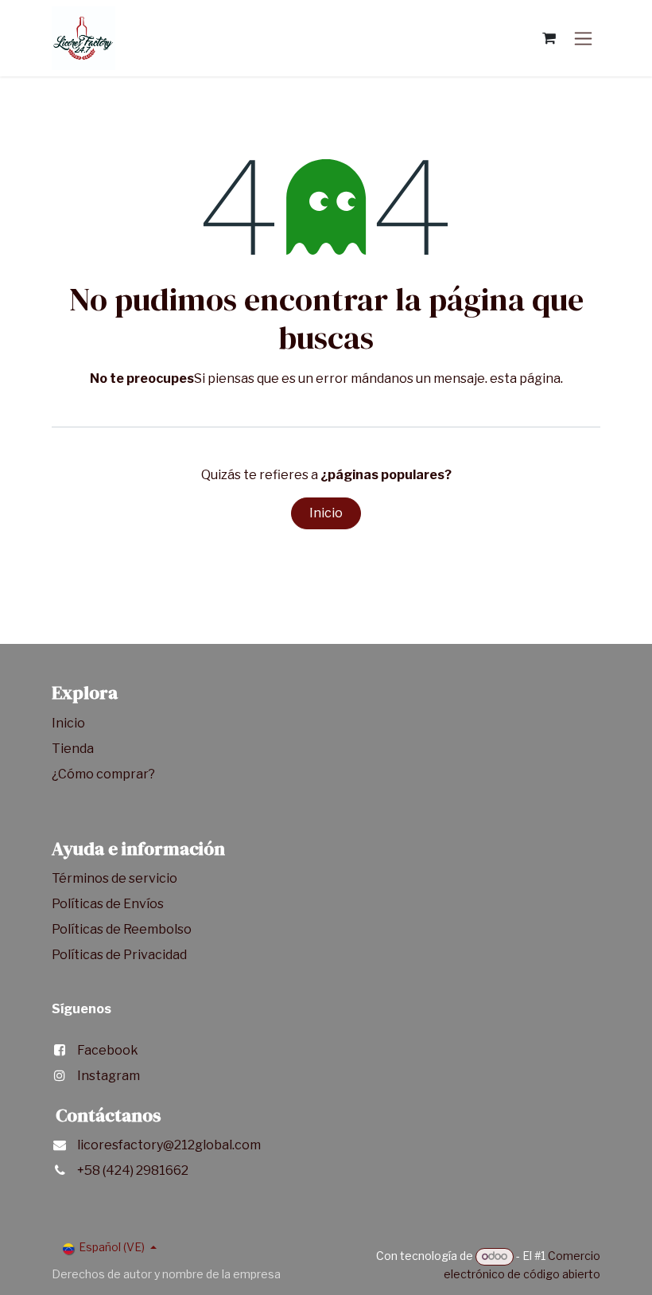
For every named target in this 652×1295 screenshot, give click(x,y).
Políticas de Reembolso (122, 929)
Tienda (74, 748)
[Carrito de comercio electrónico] (548, 38)
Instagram (108, 1075)
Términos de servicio (116, 878)
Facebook (107, 1050)
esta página (525, 378)
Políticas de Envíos (108, 903)
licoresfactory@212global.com (169, 1145)
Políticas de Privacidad (119, 954)
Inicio (326, 513)
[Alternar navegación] (583, 39)
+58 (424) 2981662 (132, 1170)
